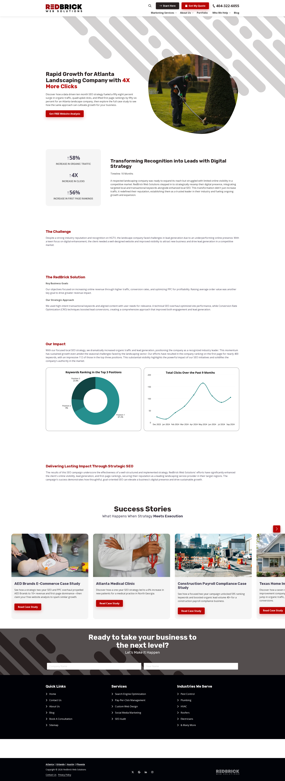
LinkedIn (146, 772)
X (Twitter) (133, 772)
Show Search (150, 5)
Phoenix (80, 764)
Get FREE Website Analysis (64, 113)
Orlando (60, 764)
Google (139, 772)
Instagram (152, 772)
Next (276, 528)
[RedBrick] (227, 772)
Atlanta (50, 764)
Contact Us (51, 774)
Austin (70, 764)
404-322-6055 (227, 6)
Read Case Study (28, 607)
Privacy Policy (64, 774)
